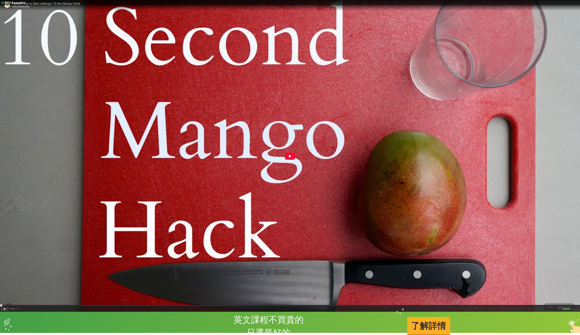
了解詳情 (428, 325)
